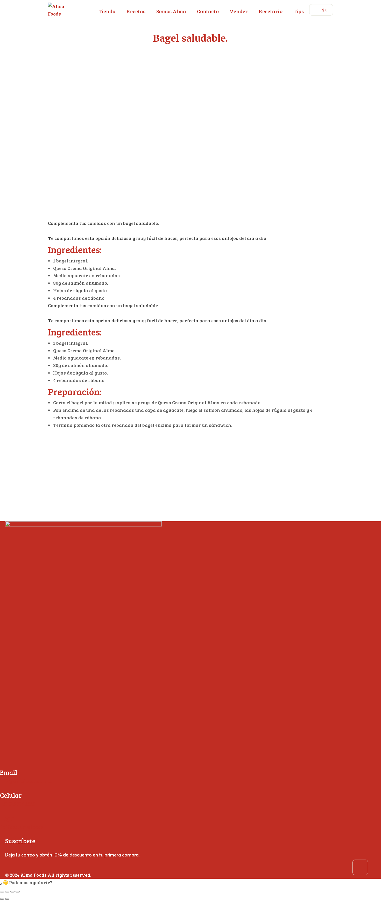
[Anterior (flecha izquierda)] (2, 899)
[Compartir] (12, 891)
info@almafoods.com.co (26, 781)
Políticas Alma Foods (21, 827)
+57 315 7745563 (17, 804)
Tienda (107, 11)
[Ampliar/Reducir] (2, 891)
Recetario (271, 11)
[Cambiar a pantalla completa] (7, 891)
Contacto (208, 11)
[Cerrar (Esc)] (18, 891)
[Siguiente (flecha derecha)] (7, 899)
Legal (8, 818)
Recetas (135, 11)
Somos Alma (171, 11)
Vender (239, 11)
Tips (298, 11)
